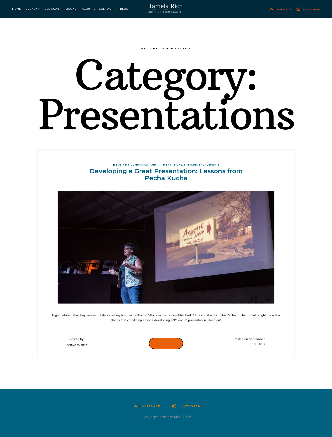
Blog (123, 8)
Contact (106, 8)
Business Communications (136, 164)
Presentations (170, 164)
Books (70, 8)
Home (16, 8)
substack (284, 9)
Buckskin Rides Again (43, 8)
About (87, 8)
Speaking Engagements (202, 164)
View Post (166, 343)
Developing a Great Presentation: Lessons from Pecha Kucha (166, 174)
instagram (312, 9)
